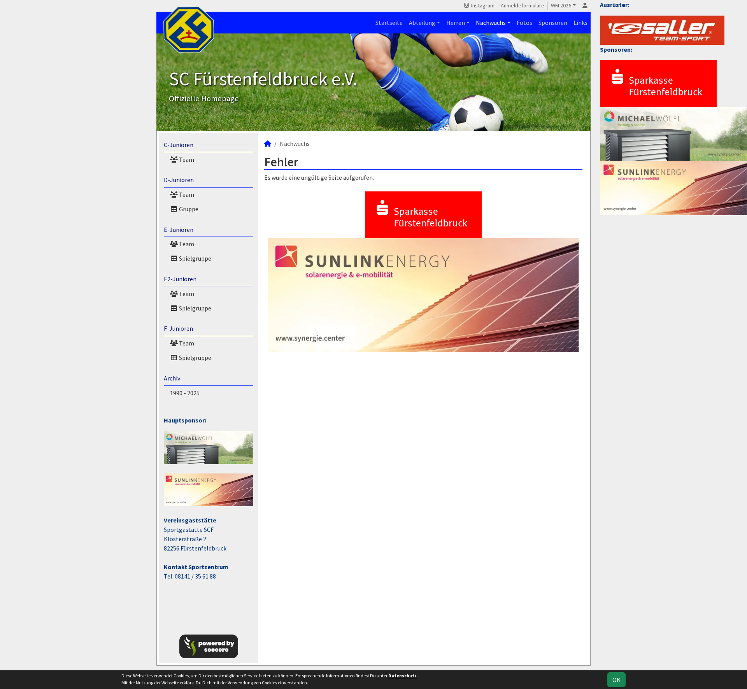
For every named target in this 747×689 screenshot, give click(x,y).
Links (580, 22)
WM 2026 (561, 5)
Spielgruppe (194, 258)
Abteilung (422, 22)
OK (616, 680)
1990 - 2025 (185, 393)
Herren (455, 22)
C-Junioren (178, 145)
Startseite (389, 22)
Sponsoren (552, 22)
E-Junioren (178, 229)
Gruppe (188, 209)
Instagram (482, 5)
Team (186, 159)
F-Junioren (178, 328)
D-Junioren (179, 180)
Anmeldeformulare (522, 5)
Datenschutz (402, 675)
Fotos (524, 22)
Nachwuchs (491, 22)
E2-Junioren (180, 279)
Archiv (172, 378)
